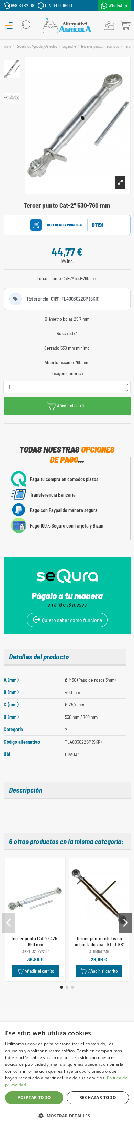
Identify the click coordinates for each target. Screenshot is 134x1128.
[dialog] (67, 1075)
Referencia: (58, 225)
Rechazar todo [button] (97, 1097)
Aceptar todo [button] (34, 1097)
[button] (61, 987)
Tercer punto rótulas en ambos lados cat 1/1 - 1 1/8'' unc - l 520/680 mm (99, 944)
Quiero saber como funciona (71, 620)
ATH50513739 (99, 951)
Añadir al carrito (72, 405)
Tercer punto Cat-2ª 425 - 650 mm (35, 941)
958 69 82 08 (22, 5)
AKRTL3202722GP (35, 951)
